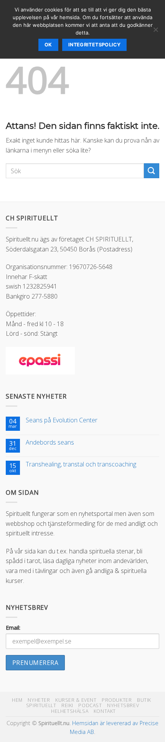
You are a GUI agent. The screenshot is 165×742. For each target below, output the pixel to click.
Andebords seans (50, 442)
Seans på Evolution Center (61, 420)
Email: (13, 627)
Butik (144, 700)
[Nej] (155, 32)
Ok (48, 45)
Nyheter (39, 700)
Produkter (117, 700)
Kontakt (105, 711)
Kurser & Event (76, 700)
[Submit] (151, 170)
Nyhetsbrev (123, 705)
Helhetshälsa (69, 711)
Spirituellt (41, 705)
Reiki (67, 705)
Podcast (90, 705)
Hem (17, 700)
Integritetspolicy (94, 45)
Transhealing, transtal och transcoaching (81, 464)
